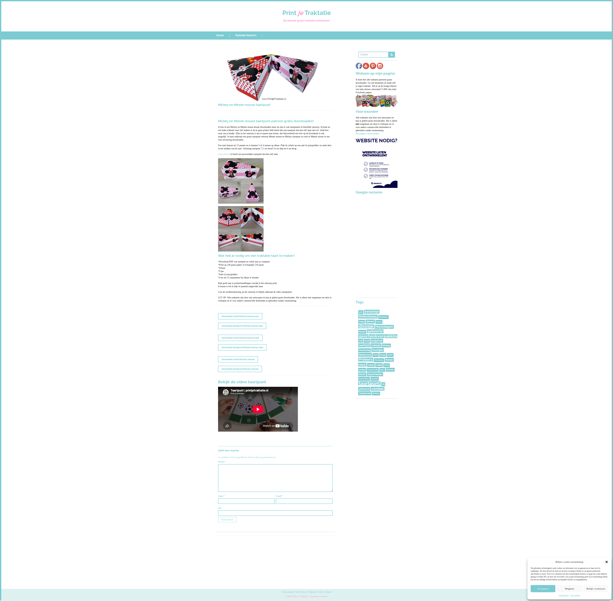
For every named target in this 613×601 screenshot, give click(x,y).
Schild (386, 365)
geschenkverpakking (379, 336)
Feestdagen (384, 327)
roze (362, 365)
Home (220, 35)
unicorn (364, 388)
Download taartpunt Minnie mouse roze (242, 326)
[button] (606, 562)
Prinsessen (378, 360)
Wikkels (376, 393)
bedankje (372, 311)
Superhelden (374, 374)
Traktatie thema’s (245, 35)
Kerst (367, 341)
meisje (375, 345)
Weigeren (569, 588)
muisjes (377, 350)
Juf (360, 340)
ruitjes (379, 365)
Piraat (383, 355)
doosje (366, 326)
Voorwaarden (575, 595)
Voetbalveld (365, 393)
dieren (370, 321)
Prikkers (365, 359)
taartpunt (369, 383)
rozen (371, 365)
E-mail (279, 496)
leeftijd (364, 345)
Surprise (374, 379)
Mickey (386, 345)
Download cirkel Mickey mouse (238, 359)
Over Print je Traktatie (305, 592)
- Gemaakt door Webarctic (318, 596)
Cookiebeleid (564, 595)
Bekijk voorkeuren (596, 588)
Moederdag (364, 350)
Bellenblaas (368, 316)
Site (219, 508)
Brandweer (383, 317)
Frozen (362, 331)
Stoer (362, 374)
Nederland (365, 354)
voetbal (377, 389)
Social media (372, 370)
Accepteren (543, 588)
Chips (361, 321)
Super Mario (364, 379)
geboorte (375, 331)
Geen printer (223, 154)
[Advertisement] (275, 561)
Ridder (389, 359)
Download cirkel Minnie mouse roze (240, 316)
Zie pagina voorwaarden (367, 133)
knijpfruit (376, 340)
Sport (382, 370)
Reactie (221, 462)
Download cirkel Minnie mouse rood (240, 338)
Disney (379, 322)
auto (361, 312)
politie (390, 355)
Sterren (390, 369)
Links (320, 592)
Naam (221, 496)
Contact (328, 592)
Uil (383, 384)
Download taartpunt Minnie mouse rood (242, 347)
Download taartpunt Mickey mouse (240, 369)
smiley (362, 369)
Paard (375, 355)
